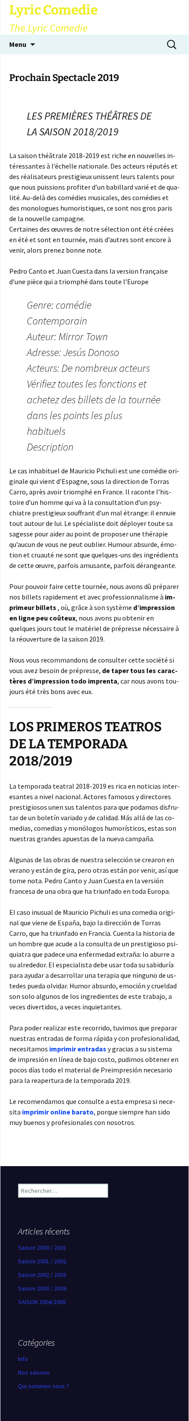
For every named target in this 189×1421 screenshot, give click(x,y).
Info (23, 1359)
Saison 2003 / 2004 (42, 1288)
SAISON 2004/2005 (42, 1302)
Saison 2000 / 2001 (42, 1248)
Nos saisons (34, 1372)
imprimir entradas (77, 1048)
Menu (17, 44)
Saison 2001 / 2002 (42, 1261)
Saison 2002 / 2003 (42, 1275)
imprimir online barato (58, 1111)
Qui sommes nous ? (43, 1386)
